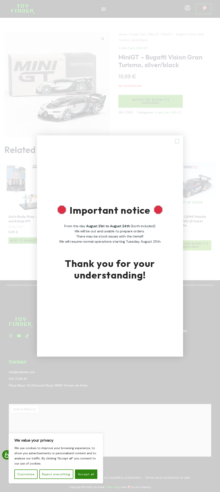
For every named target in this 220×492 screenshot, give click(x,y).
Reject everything (56, 474)
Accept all (86, 474)
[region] (56, 458)
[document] (110, 246)
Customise (26, 474)
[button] (177, 141)
